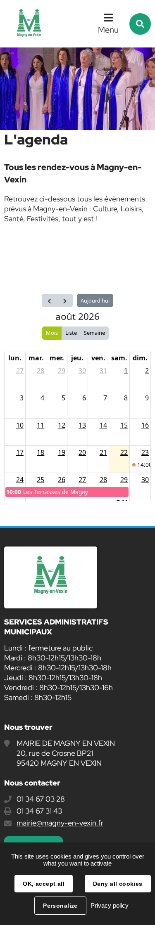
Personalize (60, 905)
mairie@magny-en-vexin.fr (60, 823)
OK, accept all (43, 883)
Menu (108, 29)
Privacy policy (110, 905)
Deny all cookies (118, 883)
